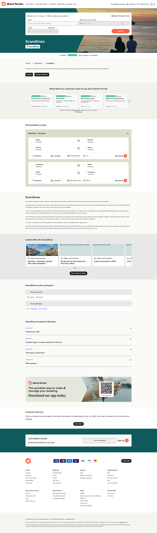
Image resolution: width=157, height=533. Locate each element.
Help (108, 480)
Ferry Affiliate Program (59, 496)
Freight (55, 478)
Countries (69, 4)
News (27, 498)
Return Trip (32, 16)
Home (27, 63)
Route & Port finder (30, 478)
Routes (29, 74)
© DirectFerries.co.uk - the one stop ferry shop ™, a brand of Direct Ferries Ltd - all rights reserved (49, 519)
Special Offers (61, 4)
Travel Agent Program (59, 498)
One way (41, 16)
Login (81, 473)
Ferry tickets (28, 483)
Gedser (32, 297)
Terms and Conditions (86, 505)
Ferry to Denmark (36, 292)
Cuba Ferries (111, 493)
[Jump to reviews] (78, 55)
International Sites (30, 496)
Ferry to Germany (36, 304)
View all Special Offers (78, 273)
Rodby (41, 297)
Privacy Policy (84, 500)
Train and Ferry (57, 483)
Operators (53, 4)
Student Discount (30, 501)
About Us (28, 493)
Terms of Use (83, 503)
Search (120, 31)
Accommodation (57, 473)
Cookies (82, 493)
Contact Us (110, 475)
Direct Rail (110, 496)
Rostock (44, 309)
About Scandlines (42, 74)
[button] (78, 133)
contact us (122, 522)
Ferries (55, 475)
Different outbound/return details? (58, 16)
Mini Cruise (56, 480)
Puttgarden (33, 309)
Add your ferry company (59, 493)
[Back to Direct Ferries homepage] (12, 4)
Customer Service (112, 478)
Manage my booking (85, 475)
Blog (74, 4)
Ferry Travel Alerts (112, 483)
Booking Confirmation (86, 478)
